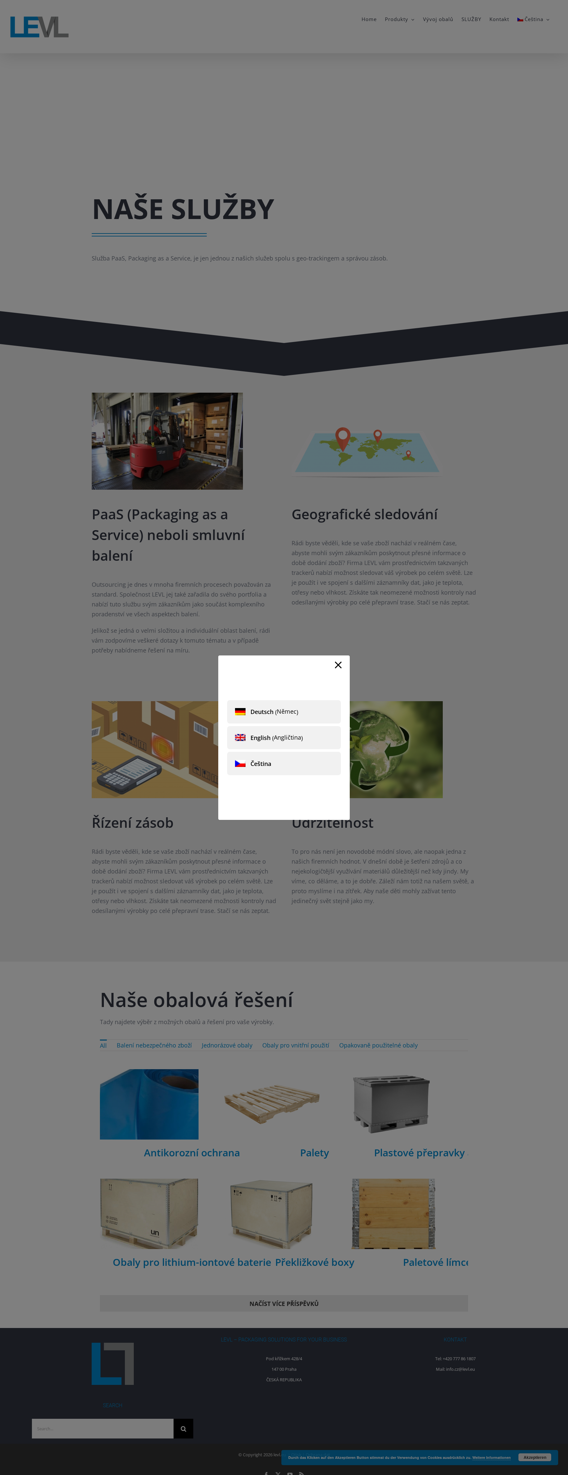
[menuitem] (284, 712)
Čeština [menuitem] (260, 764)
